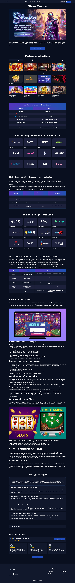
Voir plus (37, 557)
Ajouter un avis (59, 539)
